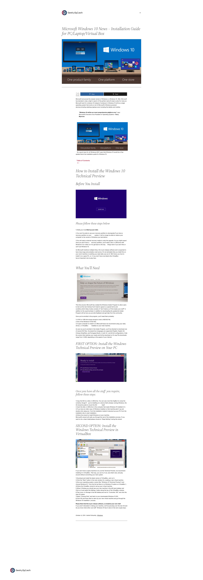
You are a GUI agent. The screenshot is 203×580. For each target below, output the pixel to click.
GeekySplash (75, 12)
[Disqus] (101, 541)
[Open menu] (140, 13)
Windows (100, 515)
